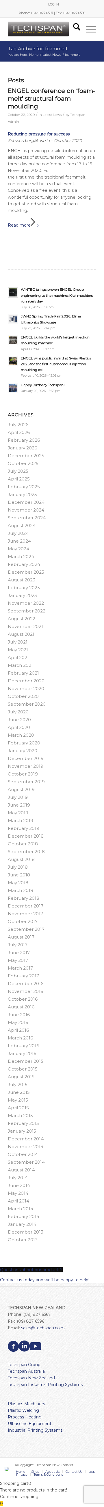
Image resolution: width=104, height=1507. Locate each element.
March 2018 (20, 890)
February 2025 (24, 486)
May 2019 (18, 812)
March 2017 (20, 968)
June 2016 (19, 1014)
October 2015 (23, 1069)
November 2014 (25, 1146)
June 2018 (19, 875)
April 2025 (19, 479)
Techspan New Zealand (31, 1377)
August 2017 (21, 937)
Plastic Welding (23, 1410)
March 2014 (20, 1208)
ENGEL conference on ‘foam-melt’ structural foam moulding (51, 98)
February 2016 (23, 1045)
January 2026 (22, 448)
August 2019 (21, 789)
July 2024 (18, 533)
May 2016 (18, 1022)
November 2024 (26, 510)
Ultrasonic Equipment (29, 1423)
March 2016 (20, 1038)
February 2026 (24, 440)
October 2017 (23, 921)
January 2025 (22, 494)
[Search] (73, 29)
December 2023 (26, 572)
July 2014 (18, 1177)
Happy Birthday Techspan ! (43, 385)
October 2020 (23, 696)
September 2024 (27, 517)
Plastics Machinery (26, 1403)
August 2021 (21, 634)
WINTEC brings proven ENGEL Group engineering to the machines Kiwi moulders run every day (57, 295)
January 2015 (22, 1131)
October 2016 (23, 999)
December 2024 (26, 502)
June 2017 (19, 952)
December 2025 (26, 455)
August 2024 (22, 525)
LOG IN (53, 4)
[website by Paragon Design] (8, 1469)
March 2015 (20, 1115)
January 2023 (22, 595)
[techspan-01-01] (43, 29)
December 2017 (25, 906)
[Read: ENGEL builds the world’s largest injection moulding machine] (13, 340)
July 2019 (18, 797)
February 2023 (24, 587)
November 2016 (25, 991)
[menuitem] (53, 4)
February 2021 (23, 673)
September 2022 (26, 611)
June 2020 (19, 719)
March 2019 (20, 820)
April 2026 (19, 432)
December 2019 (26, 758)
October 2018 (23, 844)
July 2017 (17, 944)
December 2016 (25, 983)
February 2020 (24, 743)
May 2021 (18, 649)
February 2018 (23, 898)
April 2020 (19, 727)
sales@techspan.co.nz (43, 1327)
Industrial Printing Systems (35, 1430)
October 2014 (23, 1154)
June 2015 (19, 1092)
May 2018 (18, 882)
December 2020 (26, 680)
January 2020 (22, 750)
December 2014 (26, 1139)
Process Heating (25, 1417)
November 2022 (26, 603)
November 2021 (25, 626)
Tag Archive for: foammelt (38, 48)
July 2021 (17, 642)
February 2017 (23, 976)
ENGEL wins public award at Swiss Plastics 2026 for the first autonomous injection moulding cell (56, 364)
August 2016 (21, 1007)
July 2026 (18, 424)
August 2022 (21, 618)
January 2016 (22, 1053)
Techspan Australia (26, 1371)
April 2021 (18, 657)
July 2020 (18, 712)
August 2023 (21, 580)
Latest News (52, 115)
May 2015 (18, 1100)
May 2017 (18, 960)
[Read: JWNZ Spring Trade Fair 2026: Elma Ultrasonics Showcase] (13, 319)
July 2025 (18, 471)
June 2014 (19, 1185)
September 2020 (27, 704)
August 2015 (21, 1076)
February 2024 (24, 564)
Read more (19, 225)
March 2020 (21, 735)
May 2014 (18, 1193)
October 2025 (23, 463)
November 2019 (25, 766)
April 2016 (18, 1030)
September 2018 (26, 851)
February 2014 (23, 1216)
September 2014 (26, 1162)
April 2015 (18, 1107)
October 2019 (23, 774)
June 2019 (19, 805)
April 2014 (18, 1201)
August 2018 (21, 859)
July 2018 (18, 867)
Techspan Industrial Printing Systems (45, 1384)
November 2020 (26, 688)
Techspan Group (24, 1364)
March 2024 (21, 556)
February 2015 (23, 1123)
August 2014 (21, 1170)
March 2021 (20, 665)
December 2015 (25, 1061)
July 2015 (17, 1084)
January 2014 (22, 1224)
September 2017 (26, 929)
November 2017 (25, 913)
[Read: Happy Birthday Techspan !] (13, 388)
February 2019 (23, 828)
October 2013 (23, 1239)
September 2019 (26, 781)
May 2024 (18, 549)
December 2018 (26, 836)
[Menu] (88, 29)
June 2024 (19, 541)
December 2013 (25, 1232)
